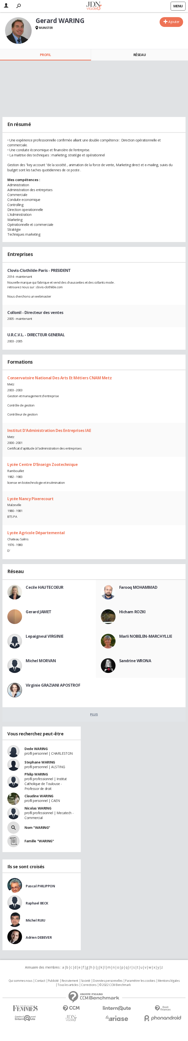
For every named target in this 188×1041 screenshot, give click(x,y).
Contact (40, 981)
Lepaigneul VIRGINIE (44, 636)
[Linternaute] (117, 1008)
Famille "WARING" (39, 841)
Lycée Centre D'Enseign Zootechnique (42, 464)
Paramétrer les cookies (140, 981)
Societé (85, 981)
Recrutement (70, 981)
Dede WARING (35, 748)
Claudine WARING (38, 796)
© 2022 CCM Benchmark (115, 985)
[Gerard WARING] (18, 30)
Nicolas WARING (37, 808)
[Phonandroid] (163, 1018)
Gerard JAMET (38, 611)
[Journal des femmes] (25, 1008)
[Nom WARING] (13, 827)
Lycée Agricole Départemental (36, 532)
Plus (94, 714)
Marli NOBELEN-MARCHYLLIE (145, 636)
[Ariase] (117, 1018)
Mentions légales (168, 981)
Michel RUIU (35, 920)
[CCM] (71, 1008)
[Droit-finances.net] (163, 1008)
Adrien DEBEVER (39, 937)
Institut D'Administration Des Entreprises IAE (49, 430)
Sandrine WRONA (135, 660)
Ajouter (173, 21)
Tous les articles (68, 985)
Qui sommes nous (20, 981)
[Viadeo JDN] (71, 1018)
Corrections (88, 985)
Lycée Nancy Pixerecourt (30, 498)
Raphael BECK (37, 903)
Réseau (139, 54)
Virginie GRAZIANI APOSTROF (53, 685)
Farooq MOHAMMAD (138, 587)
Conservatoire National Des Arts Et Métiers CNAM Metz (59, 378)
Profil (45, 54)
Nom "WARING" (37, 827)
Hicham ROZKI (132, 611)
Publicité (53, 981)
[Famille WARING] (13, 841)
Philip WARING (36, 774)
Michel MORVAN (41, 660)
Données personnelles (107, 981)
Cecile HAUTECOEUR (44, 587)
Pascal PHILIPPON (40, 886)
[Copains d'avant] (25, 1018)
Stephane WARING (39, 762)
